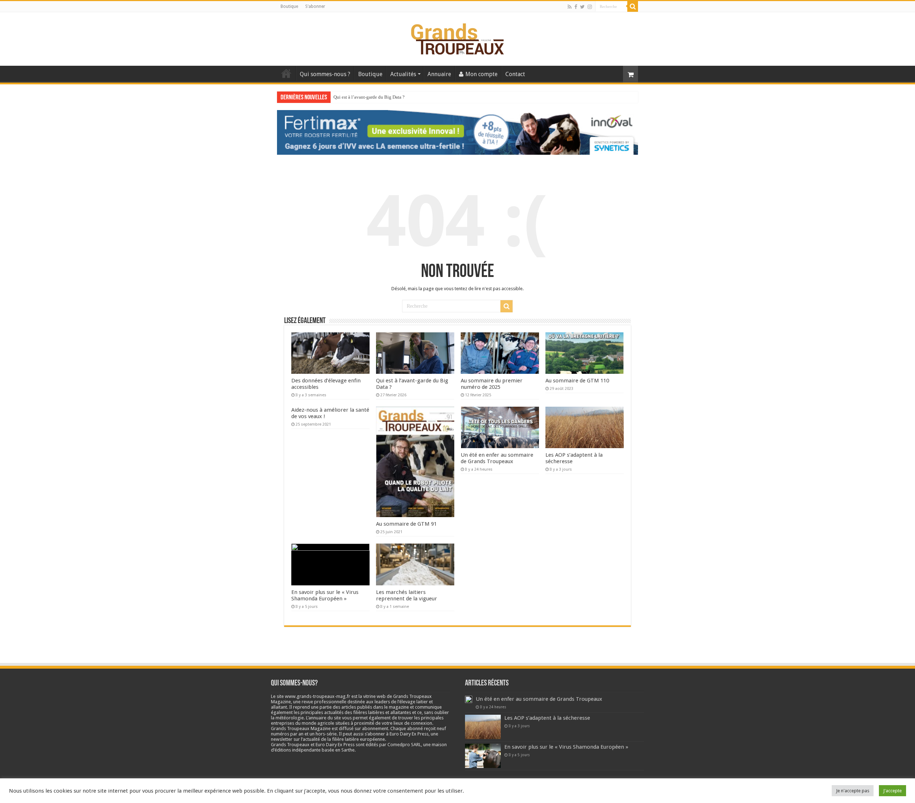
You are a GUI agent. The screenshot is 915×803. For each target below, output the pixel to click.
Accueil (286, 73)
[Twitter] (582, 7)
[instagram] (590, 7)
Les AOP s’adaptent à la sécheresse (547, 718)
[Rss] (569, 7)
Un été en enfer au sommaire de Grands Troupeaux (497, 458)
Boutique (289, 6)
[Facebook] (576, 7)
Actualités (403, 74)
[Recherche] (632, 6)
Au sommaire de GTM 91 (406, 524)
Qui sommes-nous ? (325, 74)
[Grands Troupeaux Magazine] (457, 37)
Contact (515, 74)
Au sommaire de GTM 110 (577, 380)
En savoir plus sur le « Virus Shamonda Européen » (324, 595)
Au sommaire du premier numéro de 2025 (373, 97)
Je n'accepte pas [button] (852, 790)
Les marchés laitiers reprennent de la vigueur (406, 595)
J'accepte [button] (892, 790)
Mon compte (481, 74)
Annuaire (439, 74)
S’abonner (315, 6)
